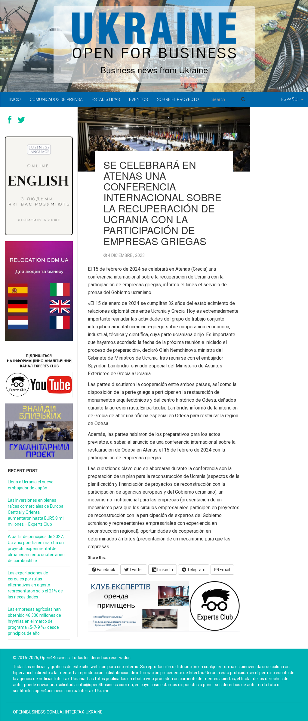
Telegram (195, 569)
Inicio (15, 99)
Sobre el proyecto (178, 99)
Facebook (105, 569)
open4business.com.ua (38, 712)
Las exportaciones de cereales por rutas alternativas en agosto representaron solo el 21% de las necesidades (35, 584)
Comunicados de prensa (56, 99)
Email (224, 569)
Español (290, 99)
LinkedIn (164, 569)
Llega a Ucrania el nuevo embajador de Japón (31, 484)
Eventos (138, 99)
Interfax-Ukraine (84, 712)
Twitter (135, 569)
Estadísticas (106, 99)
